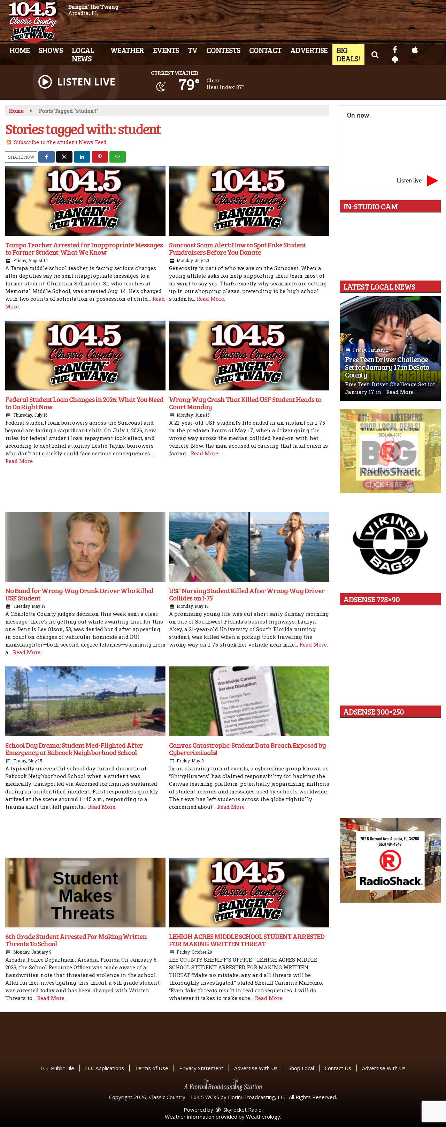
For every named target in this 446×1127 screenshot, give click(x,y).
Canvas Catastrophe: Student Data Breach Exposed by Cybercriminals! (247, 748)
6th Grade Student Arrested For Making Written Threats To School (76, 939)
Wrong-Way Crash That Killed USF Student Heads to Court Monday (245, 402)
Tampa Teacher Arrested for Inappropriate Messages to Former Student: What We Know (84, 248)
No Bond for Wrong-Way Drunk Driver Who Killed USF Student (79, 594)
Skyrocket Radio (242, 1109)
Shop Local (301, 1068)
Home (19, 50)
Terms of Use (151, 1068)
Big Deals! (348, 54)
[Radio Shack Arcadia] (390, 860)
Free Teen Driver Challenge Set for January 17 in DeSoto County (387, 367)
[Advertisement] (167, 489)
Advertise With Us (256, 1068)
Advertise (309, 50)
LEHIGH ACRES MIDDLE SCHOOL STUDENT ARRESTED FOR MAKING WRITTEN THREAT (246, 939)
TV (192, 50)
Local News (83, 54)
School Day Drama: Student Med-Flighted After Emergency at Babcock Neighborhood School (74, 748)
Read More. (211, 298)
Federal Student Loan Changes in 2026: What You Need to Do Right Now (84, 402)
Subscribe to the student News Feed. (61, 142)
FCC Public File (57, 1068)
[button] (374, 54)
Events (166, 50)
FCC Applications (104, 1068)
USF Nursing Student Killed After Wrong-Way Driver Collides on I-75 (246, 594)
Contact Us (338, 1068)
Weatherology (263, 1116)
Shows (51, 50)
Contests (223, 50)
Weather (127, 50)
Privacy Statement (201, 1068)
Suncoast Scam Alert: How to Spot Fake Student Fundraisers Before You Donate (237, 248)
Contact (265, 50)
